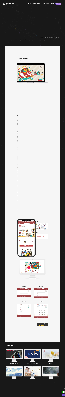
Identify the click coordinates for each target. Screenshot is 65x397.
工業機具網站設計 (41, 39)
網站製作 (17, 140)
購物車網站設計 (57, 39)
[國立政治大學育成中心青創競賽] (32, 356)
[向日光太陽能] (14, 374)
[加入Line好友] (63, 392)
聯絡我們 (57, 3)
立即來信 (42, 324)
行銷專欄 (47, 3)
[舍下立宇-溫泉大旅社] (50, 374)
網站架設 (17, 136)
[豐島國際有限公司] (30, 73)
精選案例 (7, 39)
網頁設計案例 (46, 37)
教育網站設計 (16, 39)
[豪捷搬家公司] (32, 374)
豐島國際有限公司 (57, 37)
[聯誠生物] (50, 356)
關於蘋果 (52, 3)
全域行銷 (43, 3)
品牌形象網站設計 (24, 39)
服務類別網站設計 (51, 37)
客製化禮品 (17, 128)
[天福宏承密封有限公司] (14, 356)
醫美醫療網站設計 (32, 39)
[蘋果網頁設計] (9, 4)
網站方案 (34, 3)
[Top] (63, 389)
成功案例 (29, 3)
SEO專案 (38, 3)
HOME (42, 37)
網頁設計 (17, 132)
